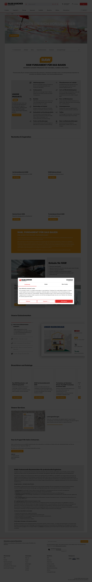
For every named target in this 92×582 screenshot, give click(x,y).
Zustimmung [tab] (27, 284)
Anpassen (45, 301)
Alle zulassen (64, 301)
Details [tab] (46, 284)
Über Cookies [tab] (65, 284)
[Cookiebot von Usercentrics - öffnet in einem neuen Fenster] (67, 280)
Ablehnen (28, 301)
